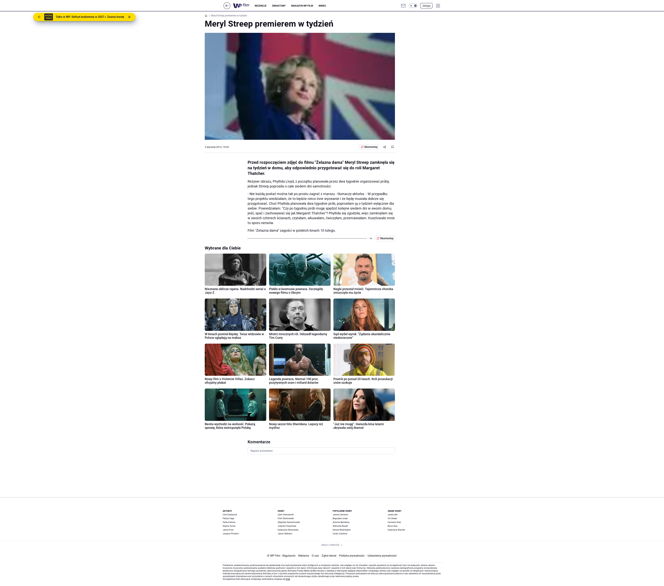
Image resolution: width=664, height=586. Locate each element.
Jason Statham (285, 533)
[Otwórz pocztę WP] (403, 5)
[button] (413, 6)
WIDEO (322, 5)
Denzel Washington (342, 530)
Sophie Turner (229, 526)
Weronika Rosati (340, 526)
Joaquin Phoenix (231, 533)
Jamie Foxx (228, 530)
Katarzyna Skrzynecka (288, 530)
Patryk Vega (228, 518)
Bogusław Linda (340, 518)
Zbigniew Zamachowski (289, 522)
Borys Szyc (393, 526)
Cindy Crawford (340, 533)
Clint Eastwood (230, 514)
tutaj (288, 579)
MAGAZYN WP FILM (302, 5)
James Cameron (340, 514)
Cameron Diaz (394, 522)
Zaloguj (426, 5)
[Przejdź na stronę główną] (226, 8)
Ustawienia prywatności (381, 555)
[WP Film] (244, 5)
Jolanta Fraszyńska (287, 526)
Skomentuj (370, 147)
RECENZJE (260, 5)
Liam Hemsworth (286, 514)
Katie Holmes (229, 522)
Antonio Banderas (341, 522)
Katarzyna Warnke (396, 530)
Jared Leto (393, 514)
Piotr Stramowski (286, 518)
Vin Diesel (392, 518)
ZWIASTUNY (279, 5)
